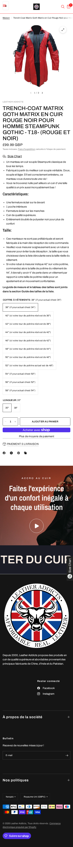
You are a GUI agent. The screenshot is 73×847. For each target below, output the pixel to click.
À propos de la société (22, 717)
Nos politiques (16, 780)
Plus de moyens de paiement (36, 436)
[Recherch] (63, 6)
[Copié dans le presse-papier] (26, 453)
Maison (6, 18)
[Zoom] (63, 29)
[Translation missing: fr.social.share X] (12, 453)
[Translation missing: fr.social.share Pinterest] (19, 453)
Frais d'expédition (26, 149)
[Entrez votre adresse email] (66, 755)
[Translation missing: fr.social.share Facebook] (5, 453)
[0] (68, 6)
